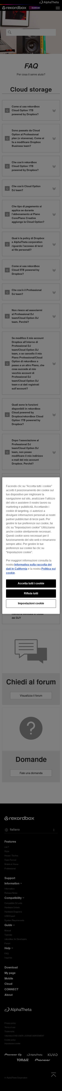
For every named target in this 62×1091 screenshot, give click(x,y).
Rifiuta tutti (31, 593)
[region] (31, 545)
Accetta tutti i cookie (31, 583)
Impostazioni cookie (31, 603)
